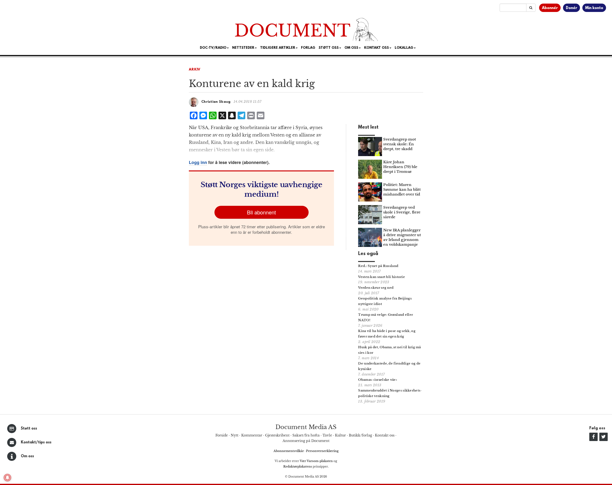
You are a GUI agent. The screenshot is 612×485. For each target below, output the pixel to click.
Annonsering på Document (306, 441)
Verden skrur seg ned (375, 288)
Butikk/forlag (360, 435)
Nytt (234, 435)
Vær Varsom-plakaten (316, 461)
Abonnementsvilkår (289, 451)
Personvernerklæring (322, 451)
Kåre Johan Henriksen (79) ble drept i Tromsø (400, 167)
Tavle (327, 435)
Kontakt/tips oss (36, 442)
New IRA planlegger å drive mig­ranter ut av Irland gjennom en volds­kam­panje (402, 237)
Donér (571, 8)
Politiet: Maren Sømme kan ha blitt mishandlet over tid (402, 189)
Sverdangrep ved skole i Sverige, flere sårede (402, 212)
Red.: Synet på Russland (378, 266)
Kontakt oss (376, 48)
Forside (221, 435)
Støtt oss (29, 428)
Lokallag (404, 48)
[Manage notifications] (7, 477)
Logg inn (198, 162)
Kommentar (251, 435)
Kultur (340, 435)
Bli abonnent (261, 212)
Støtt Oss (329, 48)
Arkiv (194, 70)
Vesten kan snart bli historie (381, 277)
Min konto (594, 8)
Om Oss (351, 48)
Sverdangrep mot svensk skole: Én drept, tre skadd (399, 144)
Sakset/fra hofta (306, 435)
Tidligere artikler (277, 48)
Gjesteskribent (277, 435)
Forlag (308, 48)
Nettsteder (243, 48)
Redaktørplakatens (297, 466)
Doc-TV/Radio (213, 48)
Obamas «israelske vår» (377, 380)
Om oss (27, 456)
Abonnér (550, 8)
